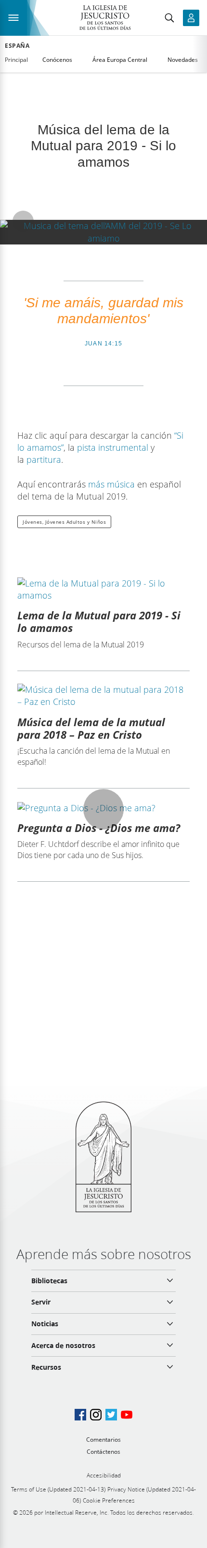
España (17, 46)
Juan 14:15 (103, 343)
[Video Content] (103, 232)
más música (111, 484)
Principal (16, 60)
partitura (43, 459)
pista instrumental (112, 447)
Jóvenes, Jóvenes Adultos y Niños (64, 521)
